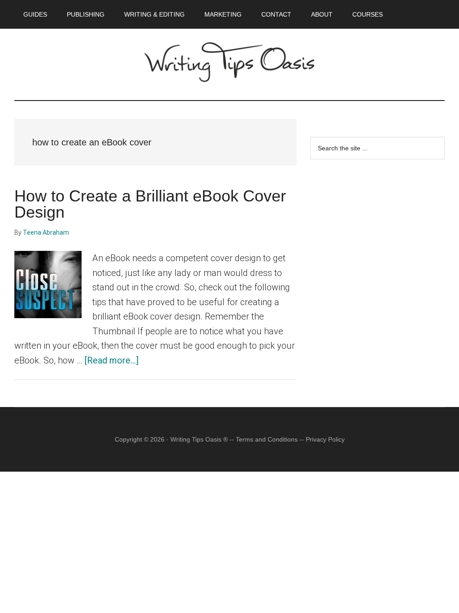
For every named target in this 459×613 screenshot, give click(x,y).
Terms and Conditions (267, 439)
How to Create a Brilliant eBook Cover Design (150, 204)
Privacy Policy (325, 439)
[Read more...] (112, 360)
